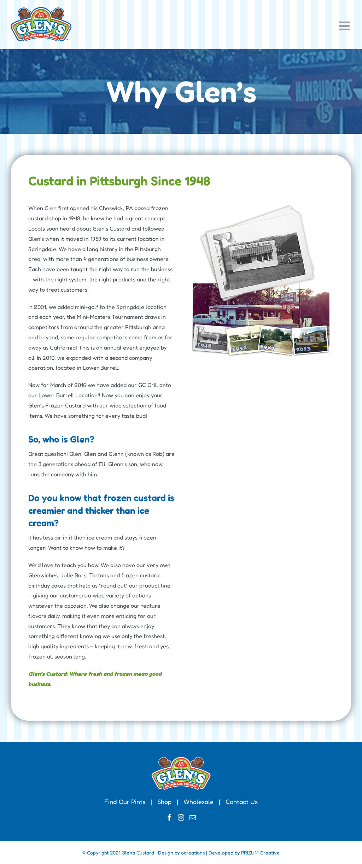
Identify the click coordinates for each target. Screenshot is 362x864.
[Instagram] (181, 817)
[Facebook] (169, 817)
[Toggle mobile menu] (345, 25)
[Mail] (192, 817)
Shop (164, 801)
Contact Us (242, 801)
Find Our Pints (124, 801)
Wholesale (198, 801)
